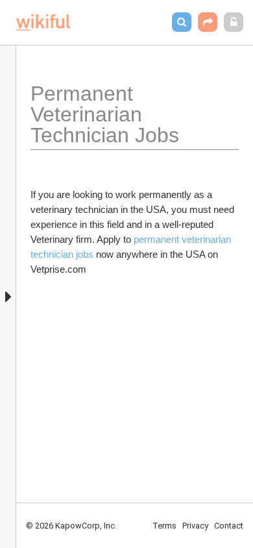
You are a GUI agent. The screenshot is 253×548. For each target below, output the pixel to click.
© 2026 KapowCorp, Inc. (71, 525)
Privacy (195, 525)
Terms (164, 525)
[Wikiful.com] (43, 22)
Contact (228, 525)
